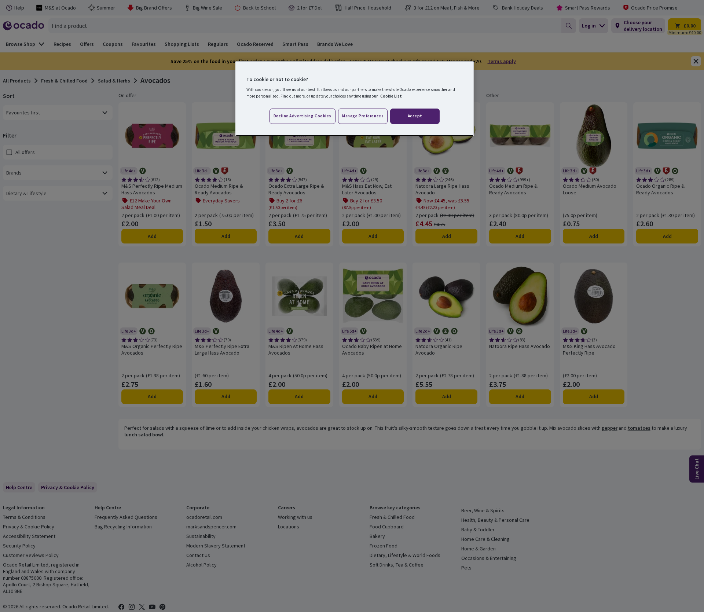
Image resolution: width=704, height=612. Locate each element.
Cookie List (391, 96)
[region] (354, 98)
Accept (415, 115)
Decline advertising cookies (302, 115)
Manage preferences (363, 115)
